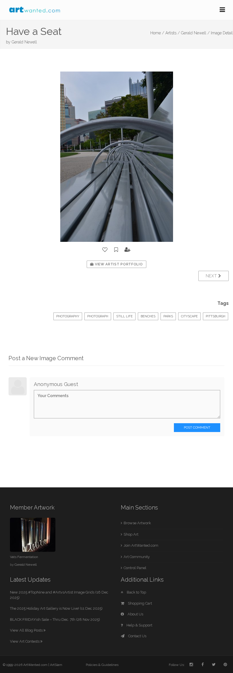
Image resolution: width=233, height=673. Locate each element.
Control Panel (135, 568)
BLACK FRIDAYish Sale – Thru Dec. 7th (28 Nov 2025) (55, 619)
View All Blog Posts (26, 630)
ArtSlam (56, 665)
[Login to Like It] (105, 250)
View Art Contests (25, 641)
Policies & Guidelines (102, 665)
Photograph (97, 316)
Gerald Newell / (195, 33)
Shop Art (131, 534)
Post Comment (197, 427)
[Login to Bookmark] (116, 250)
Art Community (137, 557)
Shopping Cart (139, 603)
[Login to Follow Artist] (128, 250)
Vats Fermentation (24, 557)
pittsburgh (215, 316)
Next (212, 276)
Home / (157, 33)
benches (148, 316)
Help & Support (139, 625)
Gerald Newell (24, 42)
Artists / (172, 33)
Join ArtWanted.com (141, 545)
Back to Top (136, 592)
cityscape (189, 316)
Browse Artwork (137, 523)
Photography (67, 316)
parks (168, 316)
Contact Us (136, 636)
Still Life (124, 316)
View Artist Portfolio (118, 264)
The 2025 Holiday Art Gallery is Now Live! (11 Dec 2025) (56, 608)
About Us (135, 614)
